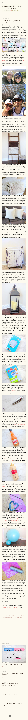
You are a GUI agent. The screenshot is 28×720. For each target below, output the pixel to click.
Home (6, 13)
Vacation (21, 617)
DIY (20, 615)
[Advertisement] (14, 631)
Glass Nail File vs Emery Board (12, 664)
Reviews (10, 13)
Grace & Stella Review (10, 695)
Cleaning (17, 615)
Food (3, 617)
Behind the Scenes (8, 615)
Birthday (13, 615)
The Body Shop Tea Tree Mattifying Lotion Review (11, 685)
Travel (18, 617)
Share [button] (3, 613)
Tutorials (16, 13)
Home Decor (9, 617)
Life (12, 617)
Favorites (23, 615)
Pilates (15, 617)
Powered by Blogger (15, 715)
